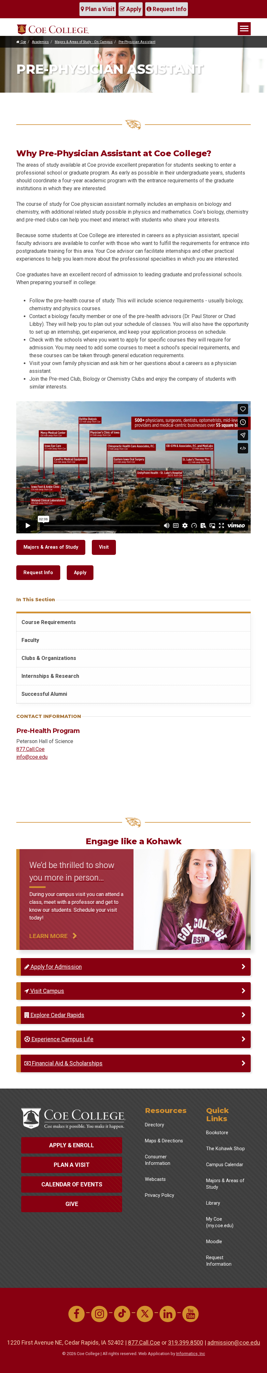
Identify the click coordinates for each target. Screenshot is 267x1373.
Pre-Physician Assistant (137, 42)
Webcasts (155, 1179)
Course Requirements (48, 622)
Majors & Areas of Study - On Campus (84, 42)
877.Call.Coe (30, 749)
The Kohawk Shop (225, 1149)
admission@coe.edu (233, 1342)
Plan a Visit (99, 9)
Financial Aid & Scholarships (67, 1063)
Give (71, 1204)
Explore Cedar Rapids (56, 1015)
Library (213, 1203)
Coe (23, 42)
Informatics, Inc (190, 1353)
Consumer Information (157, 1160)
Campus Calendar (224, 1164)
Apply (133, 9)
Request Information (219, 1261)
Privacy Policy (159, 1195)
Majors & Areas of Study (50, 547)
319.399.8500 (185, 1342)
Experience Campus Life (61, 1039)
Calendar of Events (71, 1184)
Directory (154, 1125)
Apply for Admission (55, 967)
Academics (40, 42)
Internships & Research (50, 676)
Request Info (169, 9)
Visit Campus (46, 991)
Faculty (30, 640)
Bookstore (217, 1133)
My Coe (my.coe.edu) (219, 1222)
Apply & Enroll (71, 1145)
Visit (104, 547)
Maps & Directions (164, 1141)
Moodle (214, 1241)
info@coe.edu (32, 757)
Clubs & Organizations (48, 658)
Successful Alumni (44, 694)
